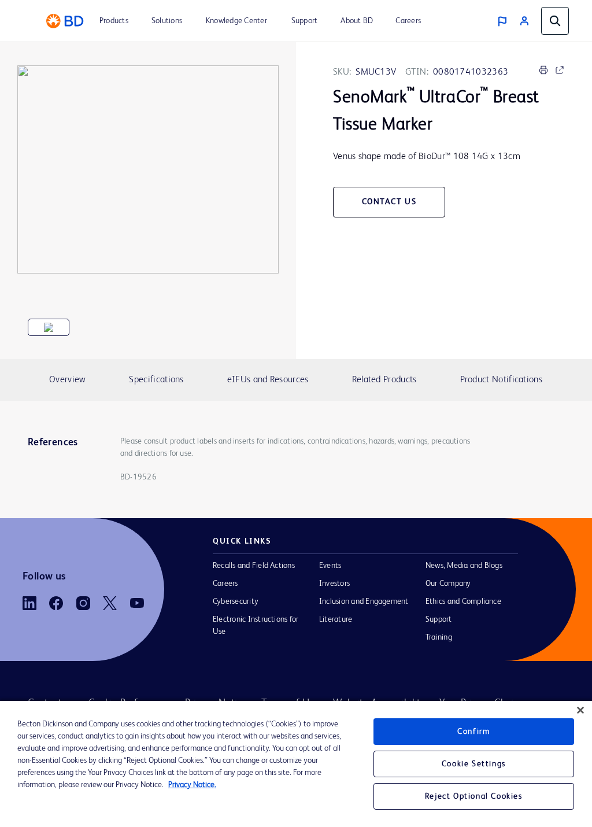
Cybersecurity (235, 601)
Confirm (473, 732)
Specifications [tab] (156, 380)
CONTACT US (389, 202)
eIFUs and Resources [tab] (268, 380)
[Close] (580, 710)
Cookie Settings (474, 764)
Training (439, 637)
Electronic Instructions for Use (255, 625)
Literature (335, 619)
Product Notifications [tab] (501, 380)
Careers (225, 583)
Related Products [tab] (384, 380)
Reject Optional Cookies (474, 796)
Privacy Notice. (192, 785)
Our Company (448, 583)
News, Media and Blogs (464, 566)
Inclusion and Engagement (364, 601)
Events (330, 566)
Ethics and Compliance (463, 601)
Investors (334, 583)
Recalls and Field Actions (254, 566)
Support (439, 619)
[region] (296, 764)
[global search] (555, 21)
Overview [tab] (67, 380)
